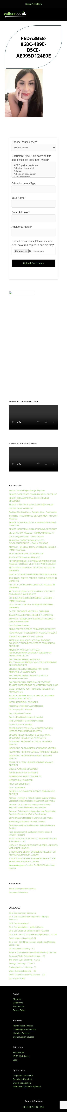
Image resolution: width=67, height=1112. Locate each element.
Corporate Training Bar (23, 1075)
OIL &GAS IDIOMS (17, 978)
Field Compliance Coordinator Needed (26, 721)
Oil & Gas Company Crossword (22, 913)
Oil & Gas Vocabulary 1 (19, 923)
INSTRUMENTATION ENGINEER (23, 702)
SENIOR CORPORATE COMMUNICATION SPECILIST (33, 494)
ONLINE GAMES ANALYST (21, 508)
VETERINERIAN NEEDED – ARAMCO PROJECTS (31, 533)
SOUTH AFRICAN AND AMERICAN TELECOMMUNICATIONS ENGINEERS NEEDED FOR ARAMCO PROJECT (33, 662)
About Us (17, 999)
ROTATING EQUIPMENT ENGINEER (25, 776)
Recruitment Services (22, 1079)
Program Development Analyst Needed (26, 706)
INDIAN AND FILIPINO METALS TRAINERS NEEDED (32, 748)
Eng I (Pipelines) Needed (20, 713)
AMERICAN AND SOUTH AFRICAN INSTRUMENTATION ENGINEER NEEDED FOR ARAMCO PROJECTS (30, 653)
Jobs (15, 1060)
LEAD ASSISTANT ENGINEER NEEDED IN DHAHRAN (33, 574)
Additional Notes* (22, 226)
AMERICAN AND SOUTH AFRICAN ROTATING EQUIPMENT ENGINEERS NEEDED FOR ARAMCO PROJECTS (32, 643)
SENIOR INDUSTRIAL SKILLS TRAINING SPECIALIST (33, 529)
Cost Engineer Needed (19, 625)
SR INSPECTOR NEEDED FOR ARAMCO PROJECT (32, 629)
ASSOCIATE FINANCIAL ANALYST (24, 557)
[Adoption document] (33, 168)
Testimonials (18, 1006)
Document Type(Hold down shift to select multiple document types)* (31, 158)
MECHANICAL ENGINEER (21, 780)
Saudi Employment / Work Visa (22, 889)
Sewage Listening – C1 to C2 (22, 963)
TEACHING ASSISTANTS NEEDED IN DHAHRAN (31, 615)
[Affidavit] (33, 171)
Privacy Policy (19, 1010)
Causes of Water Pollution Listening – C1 (27, 956)
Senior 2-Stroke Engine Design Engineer (27, 490)
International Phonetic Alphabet (27, 1087)
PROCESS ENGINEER (19, 784)
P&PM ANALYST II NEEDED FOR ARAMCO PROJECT (33, 633)
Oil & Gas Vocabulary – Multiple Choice (26, 927)
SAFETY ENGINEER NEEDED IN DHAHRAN (29, 611)
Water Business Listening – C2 (22, 971)
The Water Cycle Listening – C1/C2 (24, 960)
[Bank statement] (33, 176)
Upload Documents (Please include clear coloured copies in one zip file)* (33, 243)
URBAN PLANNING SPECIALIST (23, 769)
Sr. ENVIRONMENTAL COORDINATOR (26, 554)
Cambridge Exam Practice (24, 1029)
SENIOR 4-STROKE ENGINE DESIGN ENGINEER (31, 505)
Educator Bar (19, 1052)
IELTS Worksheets (21, 1056)
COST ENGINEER (17, 787)
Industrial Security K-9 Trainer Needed (26, 636)
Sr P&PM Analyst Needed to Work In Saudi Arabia (31, 818)
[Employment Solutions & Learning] (15, 14)
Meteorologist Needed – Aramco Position (27, 822)
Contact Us (18, 1003)
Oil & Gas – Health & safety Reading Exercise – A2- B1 (33, 934)
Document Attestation (18, 892)
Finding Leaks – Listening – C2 (22, 967)
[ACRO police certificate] (33, 165)
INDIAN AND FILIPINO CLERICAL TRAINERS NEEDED (33, 752)
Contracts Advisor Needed (20, 724)
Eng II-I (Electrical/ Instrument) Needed (26, 717)
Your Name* (19, 198)
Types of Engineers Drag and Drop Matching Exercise (32, 952)
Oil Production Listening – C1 (22, 949)
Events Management (22, 1083)
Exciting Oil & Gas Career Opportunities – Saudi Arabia (33, 512)
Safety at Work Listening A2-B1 (22, 938)
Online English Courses (23, 1037)
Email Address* (20, 212)
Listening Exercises (21, 1033)
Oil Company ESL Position (20, 710)
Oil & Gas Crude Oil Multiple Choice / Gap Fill (29, 931)
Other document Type (24, 183)
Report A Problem (33, 4)
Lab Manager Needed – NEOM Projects (26, 537)
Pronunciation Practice (23, 1026)
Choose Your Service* (24, 142)
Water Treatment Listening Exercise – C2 (27, 975)
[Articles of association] (33, 174)
